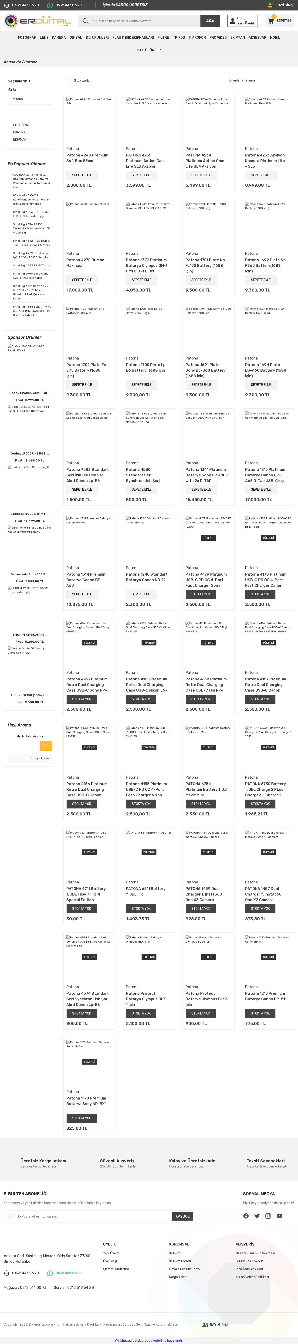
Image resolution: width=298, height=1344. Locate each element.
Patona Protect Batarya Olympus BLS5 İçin (207, 999)
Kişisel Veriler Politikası (252, 1277)
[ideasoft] (124, 1340)
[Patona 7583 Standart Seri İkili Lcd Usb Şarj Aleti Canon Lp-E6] (89, 434)
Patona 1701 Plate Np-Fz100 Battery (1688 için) (206, 265)
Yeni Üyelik (246, 23)
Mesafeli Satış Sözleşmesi (255, 1253)
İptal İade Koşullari (249, 1269)
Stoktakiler (82, 81)
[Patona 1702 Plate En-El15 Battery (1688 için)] (89, 330)
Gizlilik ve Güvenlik (249, 1261)
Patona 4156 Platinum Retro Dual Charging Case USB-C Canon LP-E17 (87, 789)
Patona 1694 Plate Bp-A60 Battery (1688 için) (265, 370)
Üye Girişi (110, 1261)
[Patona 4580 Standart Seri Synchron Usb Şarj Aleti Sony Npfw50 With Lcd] (149, 434)
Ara (45, 746)
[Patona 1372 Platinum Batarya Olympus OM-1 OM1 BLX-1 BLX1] (149, 225)
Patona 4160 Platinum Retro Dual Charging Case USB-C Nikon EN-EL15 (146, 684)
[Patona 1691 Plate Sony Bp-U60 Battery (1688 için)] (209, 330)
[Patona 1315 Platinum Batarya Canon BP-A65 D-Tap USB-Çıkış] (268, 434)
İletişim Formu (180, 1261)
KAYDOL (183, 1216)
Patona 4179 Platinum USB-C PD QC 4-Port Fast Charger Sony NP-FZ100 (206, 579)
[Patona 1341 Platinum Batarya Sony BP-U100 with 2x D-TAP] (209, 434)
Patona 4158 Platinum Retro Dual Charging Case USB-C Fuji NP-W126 (206, 684)
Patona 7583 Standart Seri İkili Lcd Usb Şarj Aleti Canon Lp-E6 (87, 475)
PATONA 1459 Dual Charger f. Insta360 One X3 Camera (204, 894)
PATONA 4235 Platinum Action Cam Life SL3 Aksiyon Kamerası (145, 160)
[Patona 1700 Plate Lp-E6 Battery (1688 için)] (149, 330)
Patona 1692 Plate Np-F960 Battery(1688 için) (266, 265)
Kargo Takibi (178, 1277)
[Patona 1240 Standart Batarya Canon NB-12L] (149, 539)
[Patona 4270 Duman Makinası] (89, 225)
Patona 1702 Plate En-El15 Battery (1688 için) (87, 370)
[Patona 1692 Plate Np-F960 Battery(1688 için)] (268, 225)
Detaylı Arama (40, 758)
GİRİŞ (241, 18)
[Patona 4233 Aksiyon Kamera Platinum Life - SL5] (268, 120)
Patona (30, 62)
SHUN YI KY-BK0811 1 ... (30, 634)
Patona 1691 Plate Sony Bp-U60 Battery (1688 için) (206, 370)
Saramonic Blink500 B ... (30, 574)
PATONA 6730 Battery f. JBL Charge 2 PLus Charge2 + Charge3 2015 (265, 789)
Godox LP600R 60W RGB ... (30, 393)
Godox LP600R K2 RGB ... (30, 453)
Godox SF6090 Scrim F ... (29, 514)
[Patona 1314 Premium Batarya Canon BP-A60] (89, 539)
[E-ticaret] (148, 1340)
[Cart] (271, 21)
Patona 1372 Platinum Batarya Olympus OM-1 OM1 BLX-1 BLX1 (146, 265)
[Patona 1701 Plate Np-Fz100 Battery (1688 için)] (209, 225)
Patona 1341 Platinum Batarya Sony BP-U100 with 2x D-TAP (207, 475)
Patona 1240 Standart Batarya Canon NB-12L (147, 577)
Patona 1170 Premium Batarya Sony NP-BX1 (86, 1101)
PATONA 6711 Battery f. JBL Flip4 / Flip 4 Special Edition (86, 894)
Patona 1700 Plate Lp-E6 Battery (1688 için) (146, 368)
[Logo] (37, 21)
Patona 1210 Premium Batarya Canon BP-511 (266, 996)
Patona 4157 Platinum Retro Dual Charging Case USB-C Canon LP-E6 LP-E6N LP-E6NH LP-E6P (265, 684)
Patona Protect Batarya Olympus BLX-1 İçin (146, 999)
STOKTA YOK (200, 594)
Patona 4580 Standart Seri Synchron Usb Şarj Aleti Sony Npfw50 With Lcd (143, 475)
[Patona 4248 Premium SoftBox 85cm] (89, 120)
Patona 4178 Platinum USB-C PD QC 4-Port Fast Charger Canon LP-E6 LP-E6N (265, 579)
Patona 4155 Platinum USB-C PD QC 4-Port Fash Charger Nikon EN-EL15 (146, 789)
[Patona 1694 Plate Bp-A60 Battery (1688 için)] (268, 330)
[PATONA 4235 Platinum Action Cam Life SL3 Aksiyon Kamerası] (149, 120)
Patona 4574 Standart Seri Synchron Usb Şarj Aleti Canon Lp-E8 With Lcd (87, 999)
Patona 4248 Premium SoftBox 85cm (87, 158)
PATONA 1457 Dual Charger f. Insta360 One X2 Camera (263, 894)
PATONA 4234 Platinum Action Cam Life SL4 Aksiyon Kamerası (205, 160)
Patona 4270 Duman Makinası (85, 263)
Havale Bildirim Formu (185, 1269)
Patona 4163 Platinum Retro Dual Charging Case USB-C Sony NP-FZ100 (87, 684)
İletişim (174, 1253)
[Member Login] (232, 21)
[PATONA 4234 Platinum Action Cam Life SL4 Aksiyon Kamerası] (209, 120)
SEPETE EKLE (82, 175)
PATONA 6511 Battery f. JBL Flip (146, 891)
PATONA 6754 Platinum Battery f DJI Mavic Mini (206, 789)
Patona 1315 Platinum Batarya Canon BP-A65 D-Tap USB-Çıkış (265, 475)
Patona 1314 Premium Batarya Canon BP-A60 (86, 579)
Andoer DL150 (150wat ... (29, 695)
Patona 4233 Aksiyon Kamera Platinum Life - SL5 (265, 160)
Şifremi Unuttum (116, 1269)
